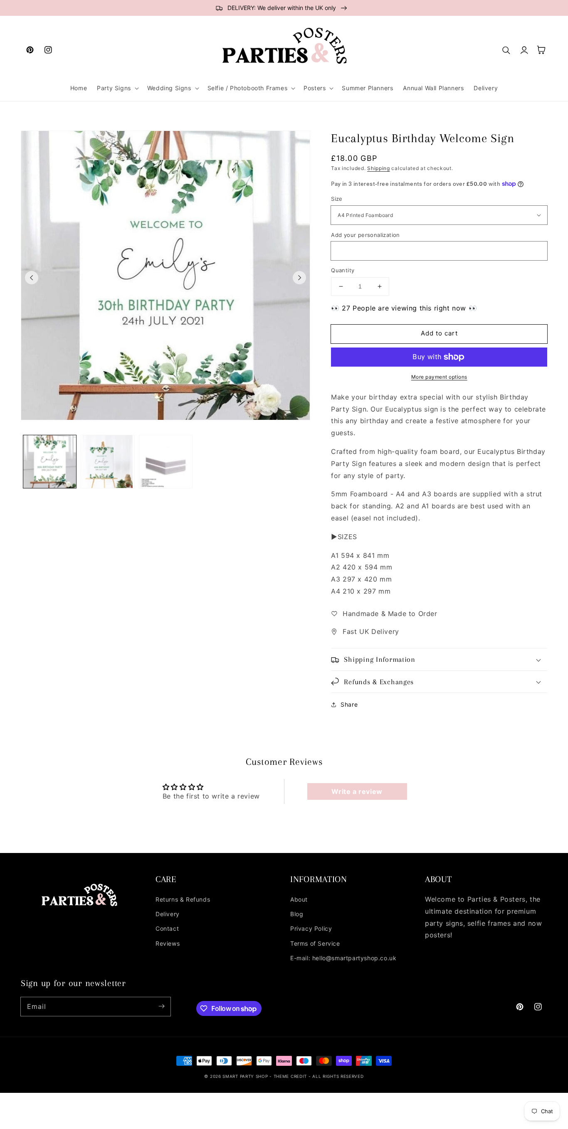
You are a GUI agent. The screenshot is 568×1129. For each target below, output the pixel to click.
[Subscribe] (161, 1006)
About (299, 899)
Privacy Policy (311, 928)
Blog (296, 913)
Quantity (342, 270)
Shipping (378, 168)
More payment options (439, 377)
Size (337, 198)
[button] (117, 88)
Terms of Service (315, 943)
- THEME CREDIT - (290, 1076)
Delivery (168, 913)
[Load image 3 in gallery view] (166, 461)
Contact (167, 928)
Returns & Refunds (183, 899)
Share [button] (349, 704)
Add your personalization (365, 235)
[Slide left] (31, 277)
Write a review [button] (356, 791)
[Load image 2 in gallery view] (107, 461)
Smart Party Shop (245, 1076)
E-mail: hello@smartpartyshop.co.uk (343, 957)
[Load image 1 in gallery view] (50, 461)
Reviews (168, 943)
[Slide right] (299, 277)
